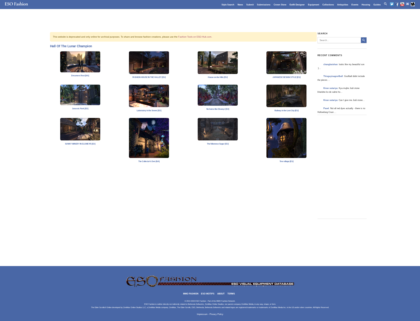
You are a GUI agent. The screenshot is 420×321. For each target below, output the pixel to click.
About (221, 294)
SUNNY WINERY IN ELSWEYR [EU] (80, 144)
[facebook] (397, 4)
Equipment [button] (313, 4)
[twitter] (392, 4)
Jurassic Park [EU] (80, 108)
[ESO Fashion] (210, 286)
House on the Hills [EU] (218, 77)
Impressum (202, 314)
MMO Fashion (190, 294)
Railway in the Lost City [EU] (286, 110)
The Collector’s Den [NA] (148, 161)
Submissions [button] (263, 4)
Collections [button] (328, 4)
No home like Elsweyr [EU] (217, 109)
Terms (231, 294)
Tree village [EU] (287, 161)
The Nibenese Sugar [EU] (218, 144)
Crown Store (280, 4)
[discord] (408, 4)
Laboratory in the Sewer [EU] (149, 110)
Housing (366, 4)
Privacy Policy (216, 314)
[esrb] (413, 4)
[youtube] (402, 4)
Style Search (227, 4)
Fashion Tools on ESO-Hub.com (194, 36)
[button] (385, 4)
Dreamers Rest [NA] (80, 75)
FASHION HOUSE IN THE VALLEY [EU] (149, 77)
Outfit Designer (297, 4)
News (240, 4)
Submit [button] (250, 4)
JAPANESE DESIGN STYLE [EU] (287, 77)
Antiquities (342, 4)
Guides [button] (377, 4)
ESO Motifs (207, 294)
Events (354, 4)
